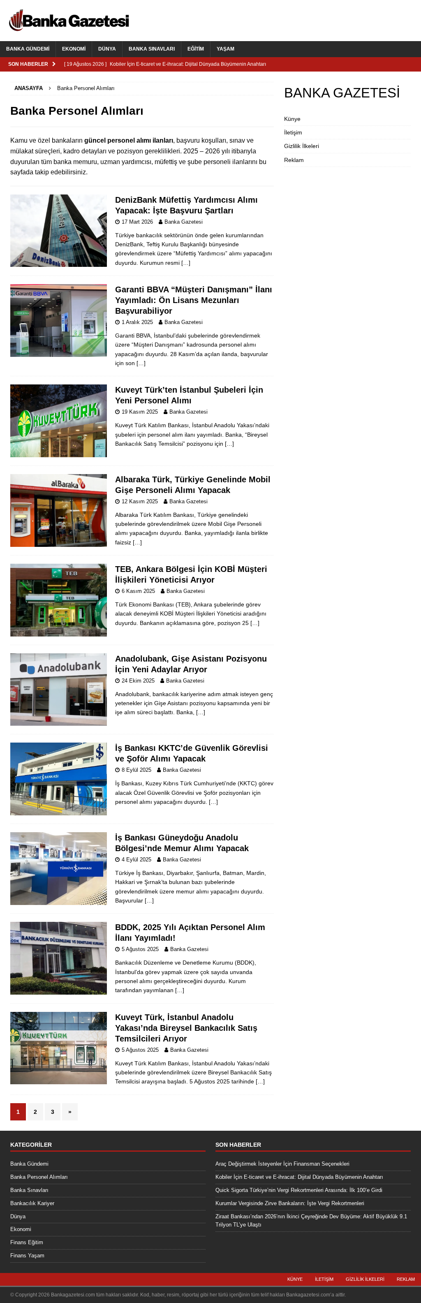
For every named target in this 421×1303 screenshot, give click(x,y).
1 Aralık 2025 (137, 322)
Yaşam (225, 49)
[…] (185, 262)
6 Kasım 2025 (138, 591)
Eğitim (195, 49)
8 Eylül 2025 (136, 770)
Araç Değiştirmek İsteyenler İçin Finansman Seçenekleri (282, 1164)
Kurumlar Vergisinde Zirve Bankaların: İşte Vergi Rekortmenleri (289, 1203)
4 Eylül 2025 (136, 859)
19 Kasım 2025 (140, 412)
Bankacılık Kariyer (32, 1203)
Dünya (107, 49)
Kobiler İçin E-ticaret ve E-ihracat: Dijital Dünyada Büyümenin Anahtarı (299, 1177)
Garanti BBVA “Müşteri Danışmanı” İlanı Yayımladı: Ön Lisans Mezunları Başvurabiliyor (193, 300)
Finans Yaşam (27, 1255)
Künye (292, 119)
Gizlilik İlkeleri (301, 146)
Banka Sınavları (152, 49)
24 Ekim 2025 (138, 681)
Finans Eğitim (26, 1242)
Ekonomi (74, 49)
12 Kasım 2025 (140, 501)
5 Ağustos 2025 (140, 949)
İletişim (293, 132)
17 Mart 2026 (137, 222)
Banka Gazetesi (183, 222)
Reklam (294, 160)
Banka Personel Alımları (39, 1177)
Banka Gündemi (27, 49)
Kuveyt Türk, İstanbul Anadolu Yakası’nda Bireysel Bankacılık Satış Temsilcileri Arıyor (186, 1028)
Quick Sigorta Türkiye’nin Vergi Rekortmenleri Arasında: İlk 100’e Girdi (298, 1190)
